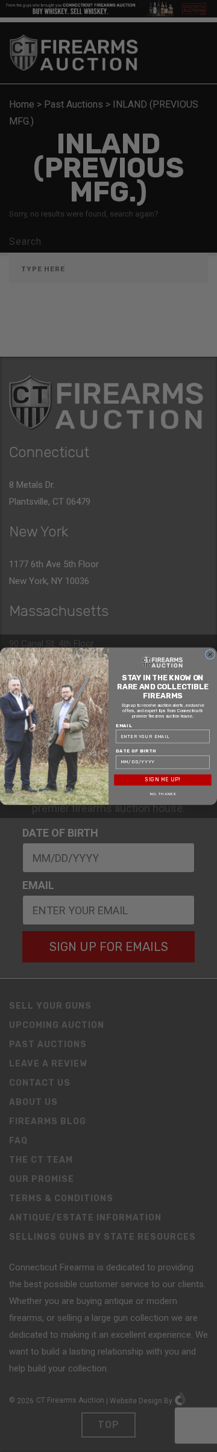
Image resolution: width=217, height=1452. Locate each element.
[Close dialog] (210, 654)
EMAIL (124, 725)
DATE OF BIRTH (136, 751)
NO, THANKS (163, 794)
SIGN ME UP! (162, 780)
